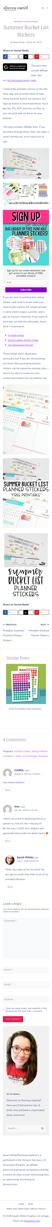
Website (9, 999)
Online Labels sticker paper (23, 340)
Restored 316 (32, 1220)
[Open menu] (43, 8)
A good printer (16, 335)
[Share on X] (26, 56)
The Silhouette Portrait (20, 345)
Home (21, 1204)
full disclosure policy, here (21, 80)
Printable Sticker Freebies (26, 22)
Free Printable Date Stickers (25, 708)
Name (8, 969)
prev (9, 693)
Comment (10, 920)
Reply (8, 790)
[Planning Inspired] (16, 8)
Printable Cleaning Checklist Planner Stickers (13, 632)
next (43, 693)
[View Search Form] (47, 8)
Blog (30, 1204)
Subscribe (26, 289)
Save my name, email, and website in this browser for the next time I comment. (26, 1010)
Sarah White (18, 42)
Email (8, 984)
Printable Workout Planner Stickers (39, 630)
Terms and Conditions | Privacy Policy (26, 1209)
